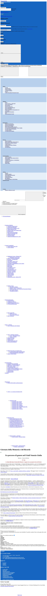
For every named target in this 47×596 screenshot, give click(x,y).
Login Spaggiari (29, 28)
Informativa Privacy (6, 571)
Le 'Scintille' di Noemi (11, 267)
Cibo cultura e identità (14, 286)
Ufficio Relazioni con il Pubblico (9, 572)
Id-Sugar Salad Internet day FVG (16, 418)
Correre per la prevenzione (12, 262)
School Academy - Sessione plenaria (18, 445)
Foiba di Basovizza (28, 500)
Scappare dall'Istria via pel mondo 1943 (15, 515)
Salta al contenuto (3, 0)
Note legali (5, 570)
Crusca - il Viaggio (13, 336)
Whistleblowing (5, 575)
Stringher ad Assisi (10, 338)
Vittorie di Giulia (10, 272)
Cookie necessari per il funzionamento (7, 531)
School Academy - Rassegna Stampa (18, 436)
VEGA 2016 (9, 275)
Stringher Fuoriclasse (11, 234)
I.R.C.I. (28, 501)
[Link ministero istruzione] (5, 1)
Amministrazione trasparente (8, 577)
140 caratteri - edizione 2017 (12, 261)
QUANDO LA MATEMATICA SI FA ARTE (15, 263)
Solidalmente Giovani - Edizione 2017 (14, 256)
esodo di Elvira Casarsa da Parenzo (15, 504)
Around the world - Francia (17, 404)
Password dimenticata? (4, 12)
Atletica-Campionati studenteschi (13, 258)
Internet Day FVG (10, 417)
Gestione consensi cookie (7, 576)
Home (45, 192)
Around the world (13, 400)
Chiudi (2, 35)
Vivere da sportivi (10, 268)
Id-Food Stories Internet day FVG (16, 419)
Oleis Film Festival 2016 (11, 269)
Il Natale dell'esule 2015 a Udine (30, 504)
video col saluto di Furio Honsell (9, 512)
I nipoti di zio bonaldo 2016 (12, 340)
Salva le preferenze (9, 548)
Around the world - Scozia (17, 402)
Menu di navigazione (21, 214)
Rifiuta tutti (9, 522)
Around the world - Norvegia (17, 403)
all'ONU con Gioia (13, 313)
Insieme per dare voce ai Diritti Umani (14, 230)
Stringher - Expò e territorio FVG (16, 287)
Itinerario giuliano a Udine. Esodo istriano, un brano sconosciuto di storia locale (26, 497)
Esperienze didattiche (9, 225)
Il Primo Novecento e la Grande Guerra (10, 203)
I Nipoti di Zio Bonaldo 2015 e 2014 (14, 236)
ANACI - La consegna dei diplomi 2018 (14, 391)
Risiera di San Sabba (19, 500)
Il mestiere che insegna (11, 270)
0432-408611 (6, 556)
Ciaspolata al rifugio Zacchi (12, 226)
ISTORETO (8, 486)
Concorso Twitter (10, 274)
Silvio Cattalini (30, 482)
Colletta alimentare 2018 (11, 229)
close (2, 76)
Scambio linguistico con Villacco (13, 302)
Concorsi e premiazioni (9, 245)
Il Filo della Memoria (6, 216)
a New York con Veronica (14, 314)
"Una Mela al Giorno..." (14, 291)
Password (13, 10)
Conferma (6, 64)
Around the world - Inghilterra (17, 405)
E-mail (12, 26)
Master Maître (9, 266)
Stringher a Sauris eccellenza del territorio (14, 368)
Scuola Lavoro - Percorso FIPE (13, 369)
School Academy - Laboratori (15, 435)
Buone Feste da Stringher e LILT (13, 228)
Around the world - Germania (17, 408)
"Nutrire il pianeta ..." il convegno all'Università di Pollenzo (20, 288)
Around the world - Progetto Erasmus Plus (19, 406)
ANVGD (6, 482)
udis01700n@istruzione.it (14, 557)
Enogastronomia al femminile (12, 363)
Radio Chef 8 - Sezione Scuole (13, 365)
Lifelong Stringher (10, 273)
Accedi (2, 3)
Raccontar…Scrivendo (11, 271)
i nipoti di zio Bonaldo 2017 (12, 233)
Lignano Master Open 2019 (12, 246)
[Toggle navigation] (9, 71)
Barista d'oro (9, 265)
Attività (45, 193)
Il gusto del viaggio (10, 235)
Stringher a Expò (10, 285)
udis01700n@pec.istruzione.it (15, 558)
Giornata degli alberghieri (12, 227)
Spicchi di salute (10, 370)
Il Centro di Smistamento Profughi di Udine (35, 484)
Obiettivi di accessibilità (7, 574)
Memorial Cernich (10, 264)
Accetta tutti (18, 522)
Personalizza (3, 522)
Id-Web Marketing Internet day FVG (16, 421)
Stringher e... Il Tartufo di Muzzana (13, 364)
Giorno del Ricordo (10, 337)
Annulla (2, 64)
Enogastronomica (8, 362)
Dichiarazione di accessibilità (8, 573)
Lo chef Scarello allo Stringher (12, 367)
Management (7, 381)
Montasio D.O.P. (10, 371)
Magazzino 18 (36, 500)
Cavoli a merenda (10, 247)
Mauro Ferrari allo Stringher (12, 232)
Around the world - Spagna (17, 401)
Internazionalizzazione (9, 299)
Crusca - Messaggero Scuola (15, 335)
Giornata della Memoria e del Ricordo (16, 352)
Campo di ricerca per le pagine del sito (7, 200)
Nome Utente (13, 8)
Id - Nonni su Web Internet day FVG (16, 420)
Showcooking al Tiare (11, 366)
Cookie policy (5, 569)
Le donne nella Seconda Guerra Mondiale (17, 351)
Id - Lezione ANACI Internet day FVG (17, 423)
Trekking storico (10, 339)
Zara (38, 482)
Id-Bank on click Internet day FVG (16, 422)
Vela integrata (9, 260)
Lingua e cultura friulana (11, 353)
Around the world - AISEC (17, 407)
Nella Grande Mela (11, 312)
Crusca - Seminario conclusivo (13, 334)
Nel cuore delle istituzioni (12, 341)
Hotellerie (7, 373)
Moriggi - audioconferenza (19, 446)
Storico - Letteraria (6, 202)
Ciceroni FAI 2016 (10, 300)
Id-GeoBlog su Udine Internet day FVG (17, 425)
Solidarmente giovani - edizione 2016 (14, 277)
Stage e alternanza (10, 315)
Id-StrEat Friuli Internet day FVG (16, 424)
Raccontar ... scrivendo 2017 (12, 259)
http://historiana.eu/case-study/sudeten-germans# (9, 491)
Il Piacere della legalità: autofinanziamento (15, 382)
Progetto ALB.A (10, 231)
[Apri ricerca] (37, 71)
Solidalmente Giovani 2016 (15, 257)
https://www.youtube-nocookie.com (7, 535)
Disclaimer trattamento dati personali (7, 586)
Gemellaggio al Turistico (11, 301)
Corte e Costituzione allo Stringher (13, 325)
